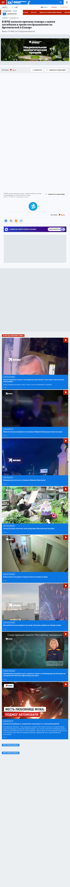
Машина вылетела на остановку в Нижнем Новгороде (24, 480)
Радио (45, 7)
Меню (3, 2)
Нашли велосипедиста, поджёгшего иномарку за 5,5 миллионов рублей (31, 724)
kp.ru (14, 70)
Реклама (54, 7)
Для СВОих (25, 12)
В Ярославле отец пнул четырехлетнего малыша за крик (25, 577)
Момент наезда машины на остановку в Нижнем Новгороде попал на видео (32, 432)
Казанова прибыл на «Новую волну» (32, 625)
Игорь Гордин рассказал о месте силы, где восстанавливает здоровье (27, 384)
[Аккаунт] (67, 2)
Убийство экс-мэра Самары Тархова (50, 12)
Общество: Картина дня (9, 574)
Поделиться (38, 70)
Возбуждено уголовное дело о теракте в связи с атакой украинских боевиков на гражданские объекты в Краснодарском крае (34, 674)
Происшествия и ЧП (8, 429)
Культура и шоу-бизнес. (9, 622)
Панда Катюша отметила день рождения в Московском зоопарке (29, 528)
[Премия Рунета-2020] (28, 2)
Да (4, 13)
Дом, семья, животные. (9, 525)
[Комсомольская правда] (17, 2)
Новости (33, 12)
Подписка (63, 7)
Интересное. (5, 17)
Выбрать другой (12, 13)
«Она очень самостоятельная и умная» (34, 381)
